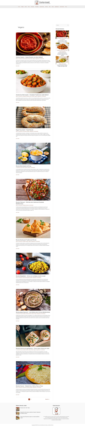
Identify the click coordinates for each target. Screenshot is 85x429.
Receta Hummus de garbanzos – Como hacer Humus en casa (32, 348)
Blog (66, 6)
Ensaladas (36, 6)
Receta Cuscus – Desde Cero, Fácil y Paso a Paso (29, 386)
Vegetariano (57, 6)
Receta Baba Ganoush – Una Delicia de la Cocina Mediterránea (33, 312)
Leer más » (17, 65)
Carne (26, 6)
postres (26, 167)
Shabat (22, 6)
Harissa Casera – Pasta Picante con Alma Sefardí (29, 57)
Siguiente (47, 399)
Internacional (62, 6)
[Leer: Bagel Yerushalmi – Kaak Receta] (33, 117)
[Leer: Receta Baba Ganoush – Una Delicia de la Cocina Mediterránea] (33, 299)
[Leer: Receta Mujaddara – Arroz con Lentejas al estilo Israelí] (33, 263)
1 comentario (18, 167)
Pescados (32, 6)
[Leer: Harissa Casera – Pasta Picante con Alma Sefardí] (33, 43)
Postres (46, 6)
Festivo (30, 96)
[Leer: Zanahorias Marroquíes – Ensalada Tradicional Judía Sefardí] (33, 81)
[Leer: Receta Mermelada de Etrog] (33, 153)
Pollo (29, 6)
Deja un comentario (19, 58)
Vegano (34, 58)
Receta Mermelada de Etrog (23, 166)
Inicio (19, 6)
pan (23, 131)
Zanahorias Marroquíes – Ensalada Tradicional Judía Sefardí (32, 95)
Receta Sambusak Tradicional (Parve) (26, 240)
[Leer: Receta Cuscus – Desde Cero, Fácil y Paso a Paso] (33, 372)
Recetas (28, 58)
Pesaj (53, 6)
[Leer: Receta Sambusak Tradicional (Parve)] (33, 227)
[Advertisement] (42, 15)
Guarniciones (42, 6)
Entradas (25, 58)
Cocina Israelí (44, 2)
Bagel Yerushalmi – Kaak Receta (24, 130)
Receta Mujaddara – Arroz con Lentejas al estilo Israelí (30, 276)
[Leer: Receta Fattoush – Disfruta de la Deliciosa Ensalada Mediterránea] (33, 189)
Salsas (31, 58)
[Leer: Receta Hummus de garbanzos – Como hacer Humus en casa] (33, 335)
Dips (49, 6)
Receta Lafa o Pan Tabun (25, 407)
